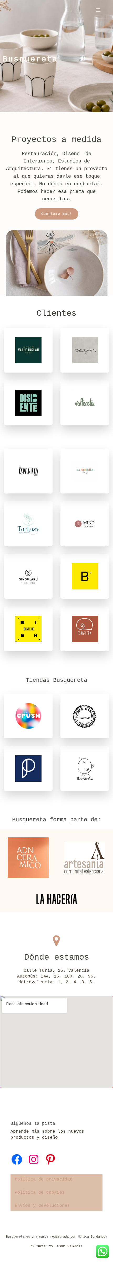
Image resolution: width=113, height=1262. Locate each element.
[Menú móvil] (98, 9)
